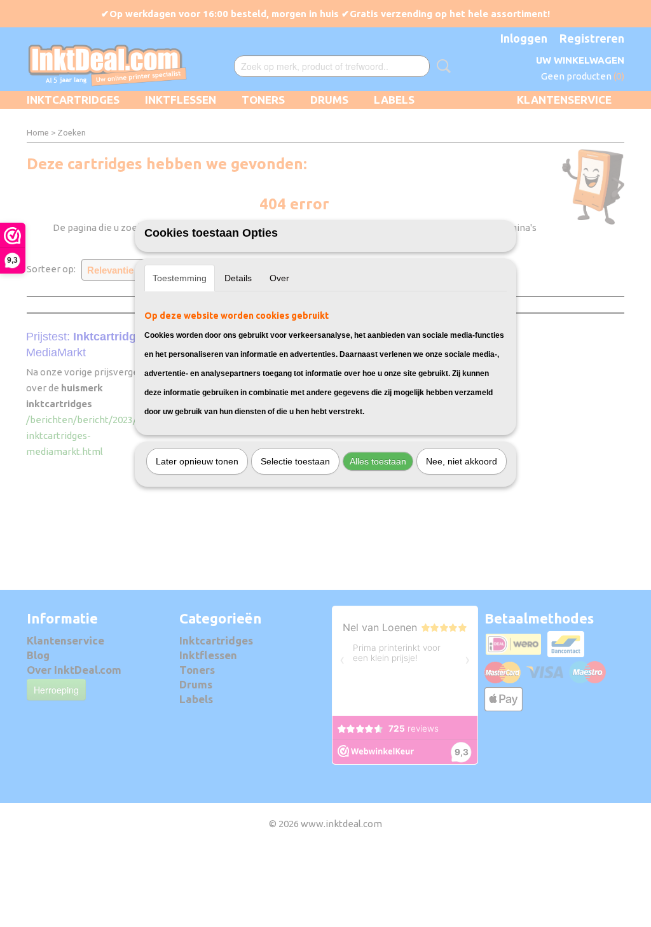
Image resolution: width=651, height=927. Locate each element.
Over (279, 278)
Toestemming (180, 278)
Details (238, 278)
